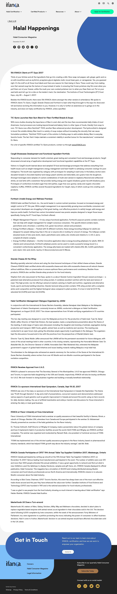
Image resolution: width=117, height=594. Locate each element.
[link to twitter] (23, 47)
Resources (60, 12)
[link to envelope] (27, 47)
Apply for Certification (102, 11)
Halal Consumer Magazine (37, 568)
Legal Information (34, 573)
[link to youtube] (98, 586)
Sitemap (8, 590)
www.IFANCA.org (79, 145)
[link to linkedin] (19, 47)
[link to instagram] (85, 586)
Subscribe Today (88, 571)
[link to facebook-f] (14, 47)
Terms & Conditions (31, 590)
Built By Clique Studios (11, 586)
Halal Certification (13, 12)
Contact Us (68, 552)
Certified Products (38, 12)
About (77, 12)
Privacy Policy (18, 590)
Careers (30, 564)
